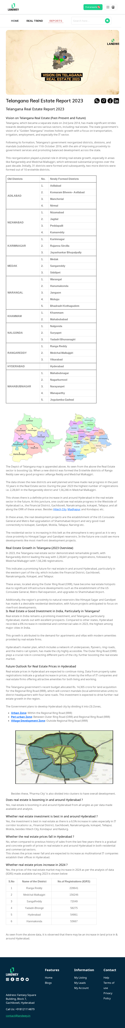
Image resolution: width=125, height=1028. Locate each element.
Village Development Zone (28, 720)
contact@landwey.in (18, 1015)
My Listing (80, 977)
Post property (91, 7)
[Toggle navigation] (110, 7)
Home (48, 977)
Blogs (48, 983)
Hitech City (59, 509)
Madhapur (74, 509)
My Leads (80, 983)
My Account (81, 988)
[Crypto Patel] (13, 971)
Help (106, 977)
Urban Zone (18, 713)
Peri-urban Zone (21, 717)
